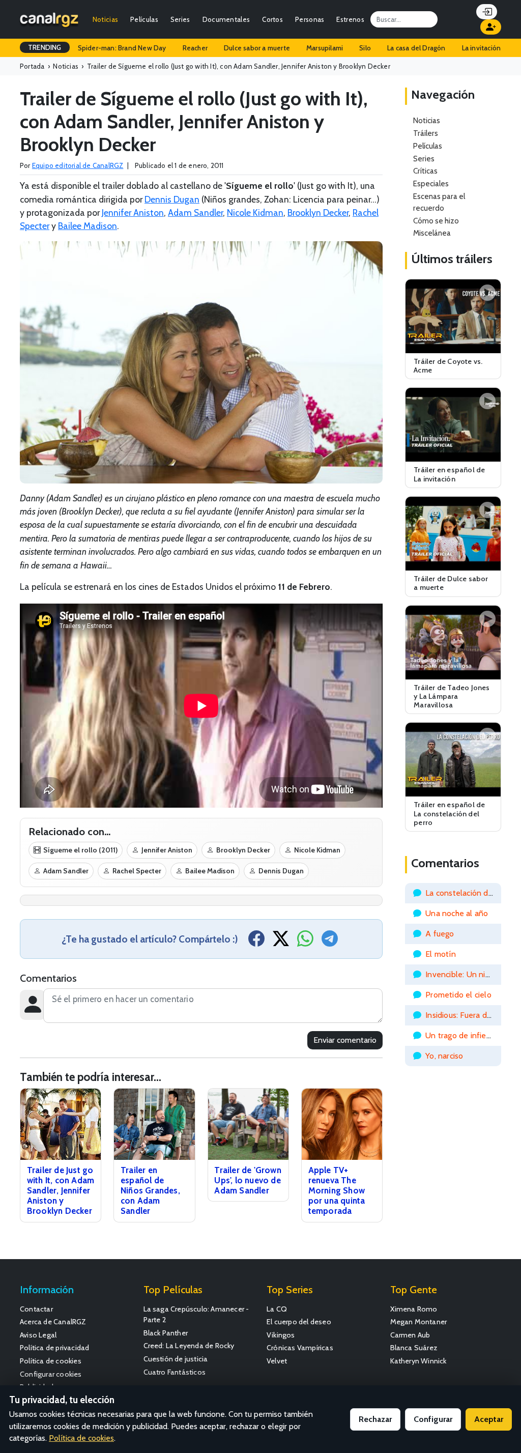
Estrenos (350, 19)
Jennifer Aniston (133, 212)
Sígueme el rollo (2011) (80, 850)
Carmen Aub (410, 1335)
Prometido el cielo (458, 995)
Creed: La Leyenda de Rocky (189, 1345)
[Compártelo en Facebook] (256, 942)
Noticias (105, 19)
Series (180, 19)
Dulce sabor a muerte (257, 48)
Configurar (433, 1419)
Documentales (226, 19)
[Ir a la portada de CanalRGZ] (49, 19)
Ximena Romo (414, 1309)
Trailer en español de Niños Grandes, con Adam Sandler (150, 1190)
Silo (365, 48)
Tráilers (425, 133)
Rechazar (375, 1419)
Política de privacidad (54, 1347)
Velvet (277, 1360)
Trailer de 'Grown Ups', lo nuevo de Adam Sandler (247, 1180)
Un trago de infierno (461, 1035)
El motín (440, 954)
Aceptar (488, 1419)
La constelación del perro (470, 893)
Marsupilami (324, 48)
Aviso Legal (38, 1335)
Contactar (36, 1309)
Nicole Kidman (255, 212)
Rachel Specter (136, 871)
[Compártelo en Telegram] (330, 942)
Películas (144, 19)
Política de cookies (50, 1360)
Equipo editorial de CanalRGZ (78, 165)
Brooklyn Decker (318, 212)
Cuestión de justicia (175, 1358)
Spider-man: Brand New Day (122, 48)
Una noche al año (456, 913)
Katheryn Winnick (418, 1360)
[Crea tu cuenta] (490, 27)
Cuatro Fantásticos (174, 1372)
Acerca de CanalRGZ (53, 1321)
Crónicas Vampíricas (300, 1347)
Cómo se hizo (436, 220)
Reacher (195, 48)
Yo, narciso (444, 1056)
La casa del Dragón (416, 48)
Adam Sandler (195, 212)
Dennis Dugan (171, 199)
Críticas (425, 171)
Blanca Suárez (414, 1347)
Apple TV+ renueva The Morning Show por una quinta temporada (336, 1190)
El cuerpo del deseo (299, 1321)
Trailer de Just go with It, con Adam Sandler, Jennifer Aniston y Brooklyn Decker (60, 1190)
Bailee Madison (87, 225)
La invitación (481, 48)
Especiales (431, 183)
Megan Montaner (418, 1321)
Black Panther (165, 1332)
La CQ (277, 1309)
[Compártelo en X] (281, 942)
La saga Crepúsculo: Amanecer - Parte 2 (196, 1314)
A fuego (439, 933)
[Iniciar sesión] (486, 11)
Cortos (272, 19)
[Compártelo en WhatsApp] (305, 942)
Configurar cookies (51, 1374)
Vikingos (281, 1335)
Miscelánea (432, 233)
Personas (309, 19)
